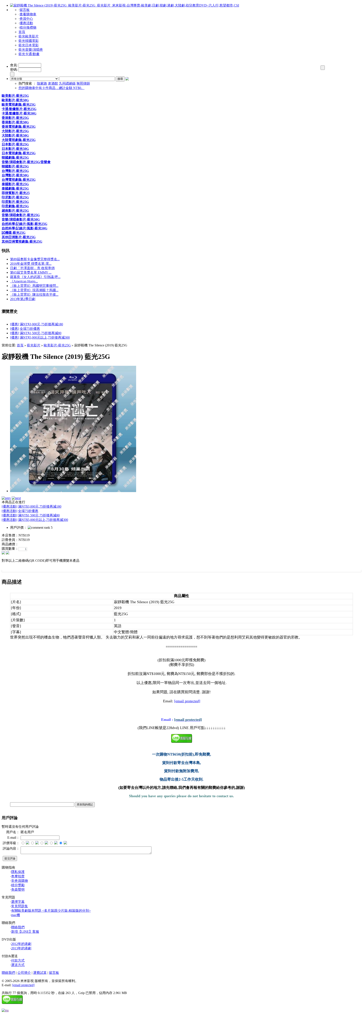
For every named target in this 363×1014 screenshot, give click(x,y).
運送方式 (18, 965)
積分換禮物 (28, 27)
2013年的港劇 (21, 948)
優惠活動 (26, 23)
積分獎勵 (18, 885)
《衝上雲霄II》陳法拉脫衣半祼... (34, 294)
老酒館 (53, 83)
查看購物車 (28, 14)
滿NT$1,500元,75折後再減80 (40, 333)
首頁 (21, 32)
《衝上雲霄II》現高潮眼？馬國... (34, 290)
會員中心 (26, 18)
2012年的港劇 (21, 944)
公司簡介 (24, 972)
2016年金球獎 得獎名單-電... (30, 263)
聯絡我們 (18, 927)
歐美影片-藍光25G (57, 345)
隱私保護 (18, 872)
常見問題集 (19, 906)
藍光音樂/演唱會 (30, 49)
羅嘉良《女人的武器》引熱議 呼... (35, 277)
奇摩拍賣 (18, 876)
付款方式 (18, 960)
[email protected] (187, 701)
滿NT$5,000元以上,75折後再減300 (45, 337)
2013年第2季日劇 (22, 299)
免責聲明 (18, 889)
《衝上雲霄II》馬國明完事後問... (34, 285)
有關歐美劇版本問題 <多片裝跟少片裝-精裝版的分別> (51, 910)
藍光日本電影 (28, 45)
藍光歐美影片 (28, 36)
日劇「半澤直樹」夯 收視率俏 (32, 268)
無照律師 (83, 83)
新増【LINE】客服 (25, 931)
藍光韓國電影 (28, 41)
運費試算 (40, 972)
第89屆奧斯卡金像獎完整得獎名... (35, 259)
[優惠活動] (9, 506)
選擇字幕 (18, 902)
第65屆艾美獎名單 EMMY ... (30, 272)
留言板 (25, 10)
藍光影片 (33, 345)
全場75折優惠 (30, 328)
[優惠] (14, 324)
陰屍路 (42, 83)
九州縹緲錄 (67, 83)
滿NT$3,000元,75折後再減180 (41, 324)
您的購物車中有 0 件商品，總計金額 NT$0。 (51, 88)
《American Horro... (24, 281)
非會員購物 (19, 880)
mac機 (15, 915)
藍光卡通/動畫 (28, 54)
